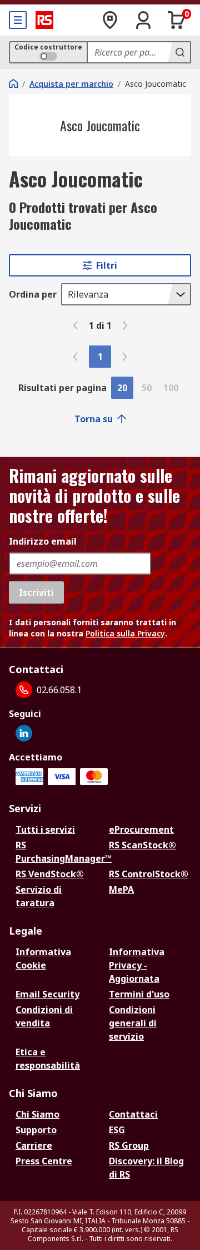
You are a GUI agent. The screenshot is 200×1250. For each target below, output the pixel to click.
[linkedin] (24, 733)
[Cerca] (179, 52)
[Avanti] (125, 325)
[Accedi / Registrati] (143, 20)
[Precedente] (75, 325)
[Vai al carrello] (176, 20)
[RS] (44, 20)
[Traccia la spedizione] (110, 20)
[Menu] (18, 20)
